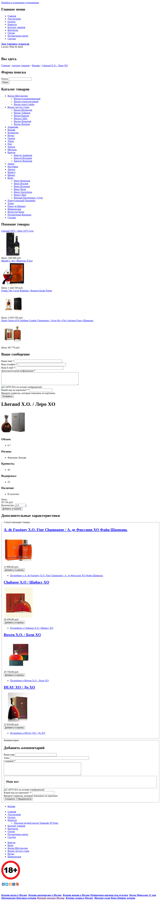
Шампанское (14, 209)
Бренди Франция (23, 161)
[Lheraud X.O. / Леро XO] (13, 433)
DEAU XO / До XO (19, 687)
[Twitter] (6, 884)
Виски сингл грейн (24, 104)
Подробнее (56, 575)
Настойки (13, 166)
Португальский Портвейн (21, 200)
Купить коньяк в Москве (76, 895)
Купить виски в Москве (14, 895)
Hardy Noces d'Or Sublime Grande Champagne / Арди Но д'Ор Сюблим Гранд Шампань (47, 320)
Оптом (11, 33)
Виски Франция (22, 121)
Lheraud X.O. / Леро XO (55, 65)
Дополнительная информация (18, 370)
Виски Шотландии (18, 95)
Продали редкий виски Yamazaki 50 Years (36, 823)
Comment (9, 761)
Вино (10, 178)
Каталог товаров (16, 27)
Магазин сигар (102, 898)
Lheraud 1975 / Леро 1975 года (17, 231)
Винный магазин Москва (50, 898)
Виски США (21, 118)
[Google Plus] (17, 884)
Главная (12, 16)
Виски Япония (22, 124)
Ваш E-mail (8, 367)
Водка (11, 135)
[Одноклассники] (10, 884)
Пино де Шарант (17, 206)
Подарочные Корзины (19, 214)
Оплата (11, 21)
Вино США (20, 195)
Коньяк (36, 65)
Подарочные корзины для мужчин (109, 895)
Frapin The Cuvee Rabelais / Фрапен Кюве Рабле (26, 290)
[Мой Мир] (13, 884)
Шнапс (11, 175)
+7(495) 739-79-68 (10, 52)
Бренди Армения (23, 155)
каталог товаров (21, 65)
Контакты (13, 30)
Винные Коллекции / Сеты (28, 197)
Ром (10, 144)
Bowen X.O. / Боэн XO (22, 635)
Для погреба (14, 18)
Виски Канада (21, 115)
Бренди (11, 152)
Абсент (11, 169)
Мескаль (12, 149)
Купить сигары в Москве (79, 898)
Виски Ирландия (23, 110)
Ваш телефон (9, 364)
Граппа (11, 138)
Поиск (5, 79)
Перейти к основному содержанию (20, 2)
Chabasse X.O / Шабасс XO (26, 582)
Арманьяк (13, 127)
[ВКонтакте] (3, 884)
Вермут (12, 172)
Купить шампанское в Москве (44, 895)
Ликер (11, 163)
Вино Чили (20, 189)
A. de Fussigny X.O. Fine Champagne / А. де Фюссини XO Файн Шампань (65, 530)
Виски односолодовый (26, 101)
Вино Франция (22, 180)
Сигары (12, 217)
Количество (7, 505)
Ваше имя (7, 361)
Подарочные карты (18, 35)
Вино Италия (21, 183)
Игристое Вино (16, 212)
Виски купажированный (27, 98)
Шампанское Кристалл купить (18, 898)
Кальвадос (13, 132)
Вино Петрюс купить (123, 898)
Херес (11, 203)
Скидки (12, 38)
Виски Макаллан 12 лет (142, 895)
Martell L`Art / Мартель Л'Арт (17, 260)
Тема (7, 758)
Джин (11, 141)
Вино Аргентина (23, 192)
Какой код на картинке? (15, 390)
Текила (11, 146)
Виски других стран (18, 107)
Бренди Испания (23, 158)
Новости (12, 24)
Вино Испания (22, 186)
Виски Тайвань (22, 112)
